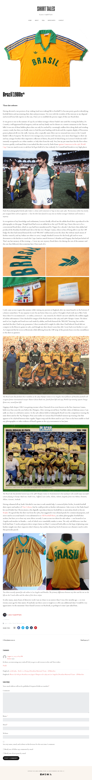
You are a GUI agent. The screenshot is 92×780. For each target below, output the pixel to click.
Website (5, 733)
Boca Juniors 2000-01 (9, 640)
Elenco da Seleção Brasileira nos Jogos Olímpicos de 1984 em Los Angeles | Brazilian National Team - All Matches (47, 674)
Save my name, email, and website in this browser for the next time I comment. (29, 744)
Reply (5, 665)
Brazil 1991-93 (84, 640)
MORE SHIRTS (51, 20)
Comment (6, 691)
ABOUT (37, 20)
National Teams (21, 623)
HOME (30, 20)
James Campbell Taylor (15, 615)
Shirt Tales (46, 9)
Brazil (14, 623)
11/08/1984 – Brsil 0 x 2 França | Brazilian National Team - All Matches (32, 671)
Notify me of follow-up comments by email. (19, 749)
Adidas (10, 623)
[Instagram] (45, 774)
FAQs (43, 20)
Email (5, 725)
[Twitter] (43, 774)
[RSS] (51, 774)
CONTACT (61, 20)
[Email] (48, 774)
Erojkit (5, 513)
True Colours (27, 507)
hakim (9, 659)
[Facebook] (41, 774)
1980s (6, 623)
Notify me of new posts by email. (15, 753)
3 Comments (6, 619)
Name (5, 716)
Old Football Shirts (48, 515)
